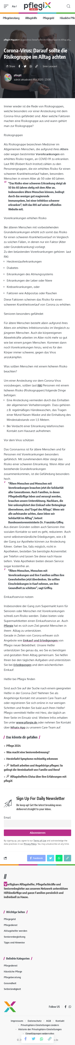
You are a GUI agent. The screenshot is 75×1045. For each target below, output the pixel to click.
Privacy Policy (30, 844)
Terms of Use (39, 840)
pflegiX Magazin (11, 39)
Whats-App (17, 727)
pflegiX (18, 75)
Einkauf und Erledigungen (40, 640)
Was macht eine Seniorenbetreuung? (28, 752)
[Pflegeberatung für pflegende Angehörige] (37, 6)
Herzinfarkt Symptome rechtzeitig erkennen (32, 758)
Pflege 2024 (13, 745)
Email (7, 817)
